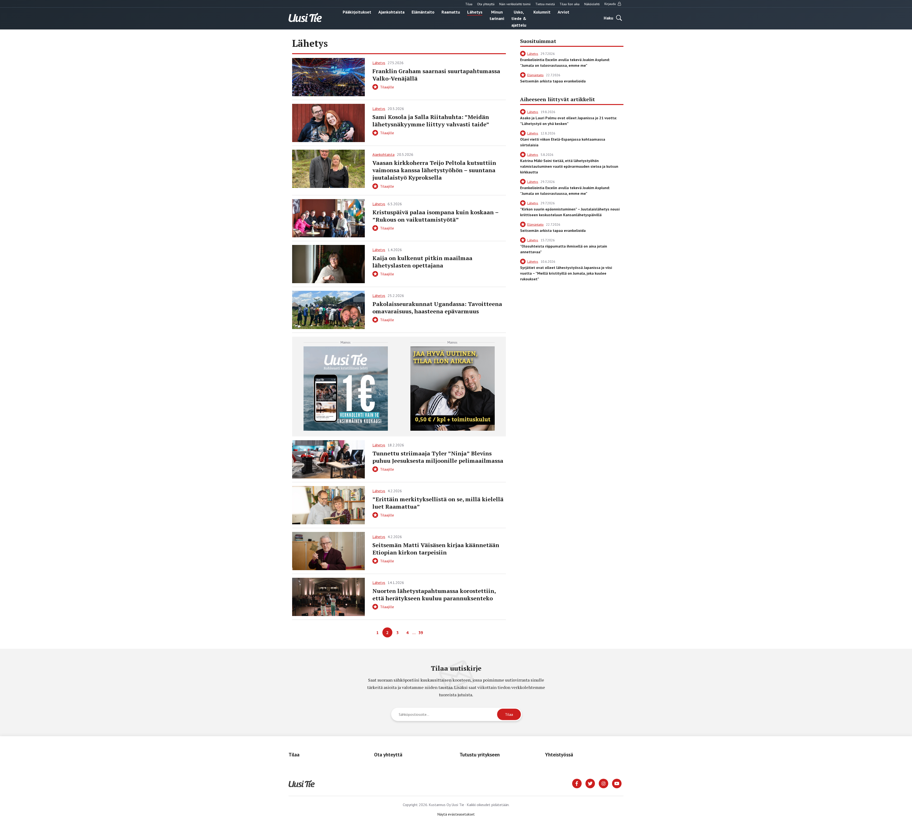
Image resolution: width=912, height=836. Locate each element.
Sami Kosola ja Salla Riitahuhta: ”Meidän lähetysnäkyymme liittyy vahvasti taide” (430, 120)
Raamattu (451, 11)
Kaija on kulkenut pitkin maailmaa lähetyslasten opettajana (422, 261)
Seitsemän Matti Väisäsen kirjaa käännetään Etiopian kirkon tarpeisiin (435, 548)
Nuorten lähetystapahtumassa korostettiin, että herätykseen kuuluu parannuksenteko (434, 594)
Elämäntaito (423, 11)
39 (420, 632)
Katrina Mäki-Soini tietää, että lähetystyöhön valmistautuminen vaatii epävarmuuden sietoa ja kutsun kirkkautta (569, 166)
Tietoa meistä (545, 4)
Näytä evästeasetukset (456, 814)
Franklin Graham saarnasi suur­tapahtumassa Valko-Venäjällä (436, 74)
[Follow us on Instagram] (603, 783)
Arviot (563, 11)
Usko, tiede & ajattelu (518, 18)
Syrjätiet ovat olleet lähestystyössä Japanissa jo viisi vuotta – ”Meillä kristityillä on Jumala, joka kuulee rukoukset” (566, 273)
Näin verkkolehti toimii (515, 4)
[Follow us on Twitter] (590, 783)
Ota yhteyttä (485, 4)
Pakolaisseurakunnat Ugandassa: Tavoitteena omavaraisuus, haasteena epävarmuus (437, 307)
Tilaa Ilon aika (570, 4)
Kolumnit (542, 11)
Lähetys (474, 11)
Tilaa (468, 4)
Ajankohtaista (391, 11)
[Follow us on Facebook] (577, 783)
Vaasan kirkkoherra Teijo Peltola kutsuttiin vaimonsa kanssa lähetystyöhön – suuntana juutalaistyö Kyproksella (434, 170)
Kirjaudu (610, 4)
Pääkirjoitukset (357, 11)
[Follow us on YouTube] (617, 783)
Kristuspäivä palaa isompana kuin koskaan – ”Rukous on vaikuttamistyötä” (435, 215)
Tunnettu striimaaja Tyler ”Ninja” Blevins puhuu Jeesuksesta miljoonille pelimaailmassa (437, 456)
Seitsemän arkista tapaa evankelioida (553, 81)
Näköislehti (592, 4)
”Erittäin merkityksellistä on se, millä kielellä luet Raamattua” (438, 502)
